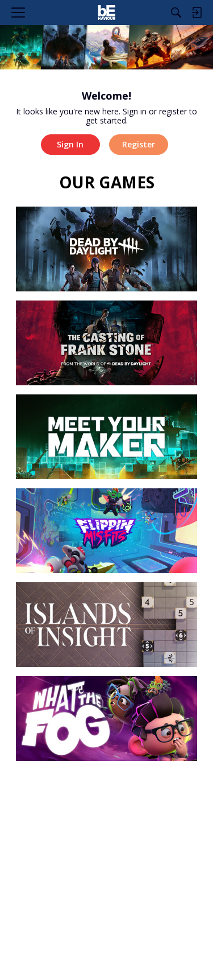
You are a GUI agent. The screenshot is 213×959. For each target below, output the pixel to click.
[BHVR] (106, 12)
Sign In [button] (70, 144)
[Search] (176, 12)
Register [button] (138, 144)
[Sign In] (196, 12)
